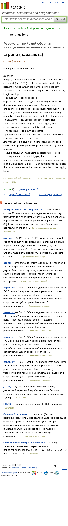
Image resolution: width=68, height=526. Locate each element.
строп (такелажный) (20, 194)
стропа (7, 238)
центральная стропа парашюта (23, 209)
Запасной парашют (15, 414)
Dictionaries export (9, 473)
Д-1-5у (7, 386)
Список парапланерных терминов (24, 442)
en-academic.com (13, 5)
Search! (60, 19)
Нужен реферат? (28, 189)
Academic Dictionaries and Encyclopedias (30, 13)
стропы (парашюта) (50, 194)
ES (56, 2)
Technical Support (18, 468)
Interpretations (18, 34)
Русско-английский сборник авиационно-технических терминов (34, 28)
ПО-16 (7, 404)
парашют (9, 287)
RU (43, 2)
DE (50, 2)
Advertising (32, 468)
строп (7, 262)
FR (63, 2)
